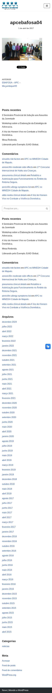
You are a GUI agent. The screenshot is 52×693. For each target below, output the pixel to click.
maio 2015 (7, 627)
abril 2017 (6, 517)
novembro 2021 (9, 355)
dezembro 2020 (9, 403)
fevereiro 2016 (9, 584)
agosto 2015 (8, 613)
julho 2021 (7, 374)
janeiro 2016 (8, 589)
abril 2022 (6, 331)
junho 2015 (7, 622)
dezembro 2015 (9, 594)
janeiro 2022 (8, 346)
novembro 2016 (9, 541)
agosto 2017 (8, 498)
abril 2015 (6, 632)
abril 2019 (6, 460)
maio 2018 (7, 489)
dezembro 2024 (9, 322)
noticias (5, 646)
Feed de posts (8, 665)
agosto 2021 (8, 369)
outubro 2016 (8, 546)
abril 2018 (6, 493)
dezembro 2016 (9, 536)
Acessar (6, 661)
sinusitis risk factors (11, 159)
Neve (4, 690)
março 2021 (7, 393)
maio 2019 (7, 455)
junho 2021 (7, 379)
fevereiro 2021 (9, 398)
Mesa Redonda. (9, 140)
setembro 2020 (9, 417)
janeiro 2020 (8, 436)
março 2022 (7, 336)
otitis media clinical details (14, 195)
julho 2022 (7, 326)
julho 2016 (7, 560)
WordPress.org (9, 675)
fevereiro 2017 (9, 527)
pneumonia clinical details (14, 175)
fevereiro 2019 (9, 470)
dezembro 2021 (9, 350)
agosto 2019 (8, 441)
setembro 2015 (9, 608)
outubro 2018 (8, 484)
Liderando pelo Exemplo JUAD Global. (20, 144)
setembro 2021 (9, 365)
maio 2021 (7, 384)
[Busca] (47, 208)
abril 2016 (6, 574)
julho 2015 (7, 617)
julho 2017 (7, 503)
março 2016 (7, 579)
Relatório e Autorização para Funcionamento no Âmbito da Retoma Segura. (24, 178)
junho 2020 (7, 422)
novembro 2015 (9, 598)
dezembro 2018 (9, 479)
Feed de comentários (12, 670)
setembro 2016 (9, 551)
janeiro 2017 (8, 532)
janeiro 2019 (8, 474)
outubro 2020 (8, 412)
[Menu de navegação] (47, 5)
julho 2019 (7, 446)
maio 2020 (7, 427)
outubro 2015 (8, 603)
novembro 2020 (9, 408)
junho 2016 (7, 565)
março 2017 (7, 522)
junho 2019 (7, 451)
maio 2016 (7, 570)
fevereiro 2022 (9, 341)
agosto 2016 (8, 555)
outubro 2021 (8, 360)
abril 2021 (6, 389)
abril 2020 (6, 431)
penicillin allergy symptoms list (16, 187)
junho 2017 (7, 508)
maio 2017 (7, 512)
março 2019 (7, 465)
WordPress (23, 690)
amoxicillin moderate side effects (17, 167)
